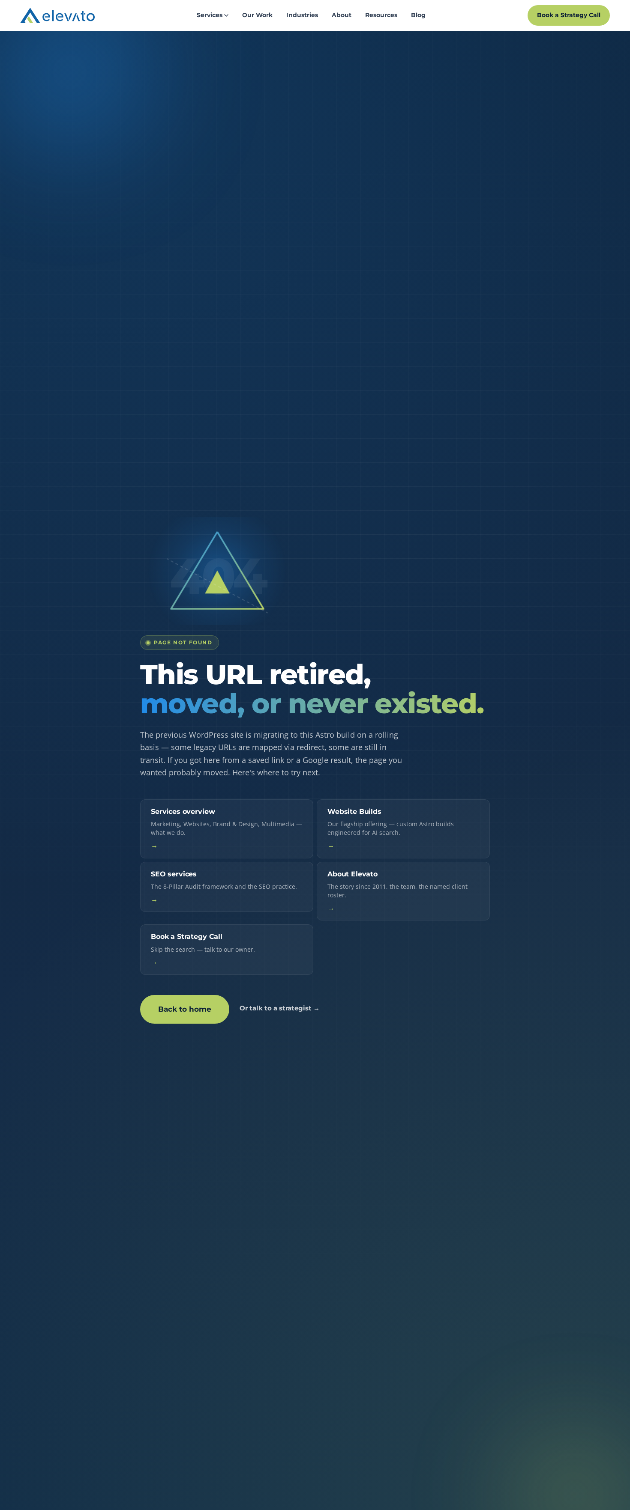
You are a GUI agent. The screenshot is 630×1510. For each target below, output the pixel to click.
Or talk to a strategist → (280, 1008)
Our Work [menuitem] (257, 15)
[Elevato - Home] (57, 15)
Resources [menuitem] (381, 15)
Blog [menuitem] (418, 15)
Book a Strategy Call (568, 15)
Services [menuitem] (209, 15)
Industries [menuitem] (302, 15)
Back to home (184, 1009)
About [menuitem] (341, 15)
